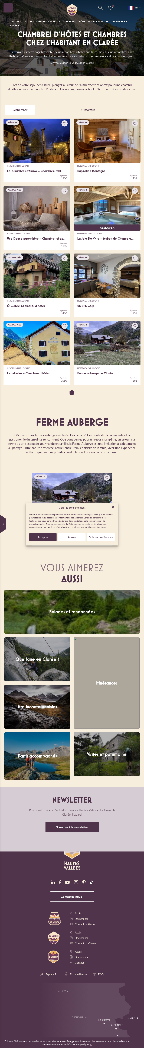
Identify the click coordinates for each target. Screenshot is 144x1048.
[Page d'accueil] (72, 8)
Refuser (71, 537)
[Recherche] (100, 8)
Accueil (17, 21)
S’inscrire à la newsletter (72, 827)
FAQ (101, 974)
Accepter (43, 537)
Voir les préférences (101, 537)
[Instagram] (76, 882)
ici (91, 1044)
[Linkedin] (53, 883)
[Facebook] (60, 882)
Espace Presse (78, 974)
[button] (113, 507)
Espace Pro (52, 974)
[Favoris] (110, 8)
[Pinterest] (84, 882)
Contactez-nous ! (72, 896)
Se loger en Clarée (42, 21)
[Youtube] (67, 883)
